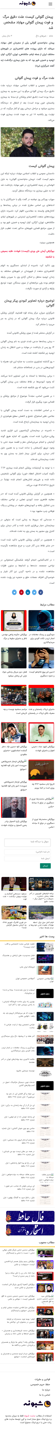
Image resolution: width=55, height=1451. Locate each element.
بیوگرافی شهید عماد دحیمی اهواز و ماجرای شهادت (43, 748)
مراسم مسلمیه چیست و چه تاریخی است (15, 711)
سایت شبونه (29, 1416)
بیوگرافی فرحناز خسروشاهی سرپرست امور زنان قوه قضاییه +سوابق (14, 785)
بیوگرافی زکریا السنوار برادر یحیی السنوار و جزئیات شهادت (14, 823)
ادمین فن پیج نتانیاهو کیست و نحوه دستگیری (41, 673)
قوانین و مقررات (42, 1379)
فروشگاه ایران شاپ (27, 967)
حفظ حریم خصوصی (40, 1384)
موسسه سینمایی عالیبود (25, 1070)
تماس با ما (44, 1395)
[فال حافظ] (30, 1222)
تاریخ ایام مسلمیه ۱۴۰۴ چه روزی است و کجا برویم (43, 786)
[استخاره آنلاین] (30, 1235)
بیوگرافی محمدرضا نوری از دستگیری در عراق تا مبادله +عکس (43, 823)
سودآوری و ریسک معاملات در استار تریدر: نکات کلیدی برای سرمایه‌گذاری (41, 638)
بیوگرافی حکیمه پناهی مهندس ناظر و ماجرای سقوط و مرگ (14, 636)
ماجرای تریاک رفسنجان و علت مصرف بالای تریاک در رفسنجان (41, 711)
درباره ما (46, 1390)
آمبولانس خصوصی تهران (25, 978)
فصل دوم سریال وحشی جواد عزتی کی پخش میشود (14, 673)
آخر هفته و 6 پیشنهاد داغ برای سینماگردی (18, 1036)
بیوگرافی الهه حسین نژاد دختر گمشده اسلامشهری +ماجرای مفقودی (14, 750)
